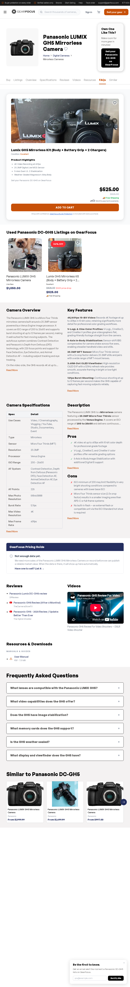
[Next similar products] (123, 802)
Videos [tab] (76, 80)
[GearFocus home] (23, 12)
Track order (90, 3)
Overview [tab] (31, 80)
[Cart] (98, 12)
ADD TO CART (65, 207)
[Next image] (114, 121)
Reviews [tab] (64, 80)
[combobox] (59, 12)
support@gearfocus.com (108, 3)
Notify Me (115, 978)
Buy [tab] (8, 80)
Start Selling (70, 3)
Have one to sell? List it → (29, 568)
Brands (59, 3)
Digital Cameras (61, 55)
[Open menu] (5, 12)
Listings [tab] (18, 80)
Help (81, 3)
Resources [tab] (90, 80)
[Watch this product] (66, 49)
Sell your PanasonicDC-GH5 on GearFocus (111, 58)
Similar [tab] (113, 80)
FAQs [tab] (102, 80)
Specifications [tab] (48, 80)
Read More (12, 370)
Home (46, 55)
